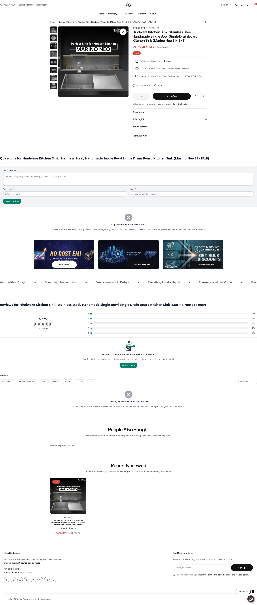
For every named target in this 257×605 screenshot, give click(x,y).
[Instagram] (13, 579)
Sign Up (241, 567)
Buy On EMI (64, 264)
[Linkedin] (47, 579)
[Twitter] (20, 579)
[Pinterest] (40, 579)
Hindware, (151, 104)
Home (52, 22)
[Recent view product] (248, 5)
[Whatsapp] (53, 579)
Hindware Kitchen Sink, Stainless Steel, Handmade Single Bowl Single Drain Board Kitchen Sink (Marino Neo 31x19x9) (68, 522)
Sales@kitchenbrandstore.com (18, 572)
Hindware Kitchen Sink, (166, 104)
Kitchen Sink (183, 104)
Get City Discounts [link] (141, 264)
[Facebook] (6, 579)
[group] (93, 61)
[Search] (236, 5)
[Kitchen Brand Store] (128, 4)
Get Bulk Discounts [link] (205, 264)
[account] (242, 5)
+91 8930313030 (12, 569)
